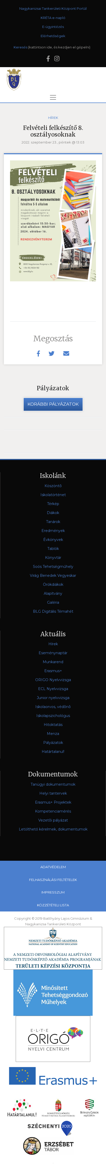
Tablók (53, 548)
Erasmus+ (53, 671)
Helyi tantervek (53, 793)
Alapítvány (53, 593)
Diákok (53, 512)
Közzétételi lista (53, 905)
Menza (53, 733)
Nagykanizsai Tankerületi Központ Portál (53, 8)
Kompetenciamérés (53, 811)
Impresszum (53, 892)
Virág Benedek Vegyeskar (53, 575)
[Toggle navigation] (53, 97)
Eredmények (53, 530)
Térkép (53, 503)
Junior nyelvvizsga (53, 697)
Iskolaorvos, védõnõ (53, 706)
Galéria (53, 602)
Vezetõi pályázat (53, 820)
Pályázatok (53, 742)
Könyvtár (53, 557)
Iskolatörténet (53, 495)
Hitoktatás (53, 724)
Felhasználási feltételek (53, 880)
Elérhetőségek (53, 36)
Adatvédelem (53, 867)
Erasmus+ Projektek (53, 802)
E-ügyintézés (53, 27)
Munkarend (53, 662)
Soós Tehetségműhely (53, 566)
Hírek (53, 118)
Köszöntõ (53, 486)
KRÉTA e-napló (53, 18)
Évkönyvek (53, 539)
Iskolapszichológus (53, 715)
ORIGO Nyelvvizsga (53, 680)
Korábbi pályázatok (53, 404)
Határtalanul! (53, 751)
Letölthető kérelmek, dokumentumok (53, 829)
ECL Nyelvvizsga (53, 688)
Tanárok (53, 521)
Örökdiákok (53, 584)
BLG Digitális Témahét (53, 611)
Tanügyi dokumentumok (53, 784)
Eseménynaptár (53, 653)
